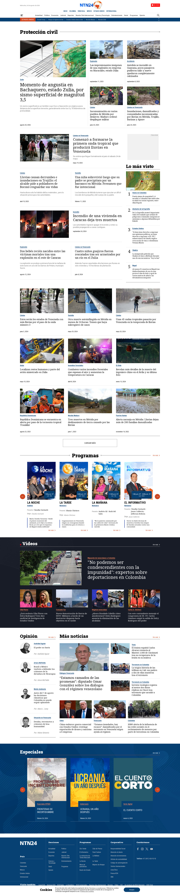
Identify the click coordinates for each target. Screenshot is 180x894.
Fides (116, 885)
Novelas (110, 885)
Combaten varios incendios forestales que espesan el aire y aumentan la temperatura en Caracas (88, 372)
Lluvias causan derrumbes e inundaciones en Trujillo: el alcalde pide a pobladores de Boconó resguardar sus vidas (39, 182)
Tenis (134, 645)
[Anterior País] (159, 19)
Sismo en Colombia (139, 193)
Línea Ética (114, 870)
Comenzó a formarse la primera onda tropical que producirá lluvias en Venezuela (95, 145)
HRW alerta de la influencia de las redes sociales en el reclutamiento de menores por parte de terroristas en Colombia (143, 728)
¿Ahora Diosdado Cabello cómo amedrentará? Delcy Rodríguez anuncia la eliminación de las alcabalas (106, 617)
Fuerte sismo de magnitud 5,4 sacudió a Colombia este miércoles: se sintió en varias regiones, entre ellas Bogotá (145, 199)
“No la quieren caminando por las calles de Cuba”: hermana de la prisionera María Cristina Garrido (106, 524)
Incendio (76, 212)
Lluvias (92, 107)
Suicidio (78, 173)
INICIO (65, 11)
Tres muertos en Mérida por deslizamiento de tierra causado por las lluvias (89, 422)
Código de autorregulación (119, 863)
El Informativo (135, 502)
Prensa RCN (114, 873)
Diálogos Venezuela (67, 673)
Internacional (24, 877)
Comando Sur (61, 610)
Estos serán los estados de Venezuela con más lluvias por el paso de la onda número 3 (41, 322)
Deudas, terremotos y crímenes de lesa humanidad (44, 724)
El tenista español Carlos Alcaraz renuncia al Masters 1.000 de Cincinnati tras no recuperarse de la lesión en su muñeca (145, 652)
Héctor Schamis (43, 733)
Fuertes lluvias (121, 415)
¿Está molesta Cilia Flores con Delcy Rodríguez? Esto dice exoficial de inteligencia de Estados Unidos (33, 617)
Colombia (131, 721)
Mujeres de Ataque (98, 865)
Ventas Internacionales (118, 866)
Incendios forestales (75, 365)
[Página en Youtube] (151, 849)
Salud (126, 15)
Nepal (134, 265)
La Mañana (99, 502)
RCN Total (150, 885)
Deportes (71, 15)
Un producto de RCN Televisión (134, 885)
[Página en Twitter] (147, 849)
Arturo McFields (40, 663)
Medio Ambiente (40, 689)
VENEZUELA (81, 11)
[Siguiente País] (159, 20)
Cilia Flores (24, 610)
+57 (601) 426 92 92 (149, 859)
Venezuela (97, 721)
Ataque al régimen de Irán (55, 19)
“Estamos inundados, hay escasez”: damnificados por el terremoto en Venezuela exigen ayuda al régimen (108, 728)
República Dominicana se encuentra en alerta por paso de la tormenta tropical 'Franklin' (40, 422)
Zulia (22, 80)
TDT (121, 885)
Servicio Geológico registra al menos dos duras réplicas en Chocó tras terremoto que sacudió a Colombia (144, 690)
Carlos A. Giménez (134, 610)
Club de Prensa (97, 849)
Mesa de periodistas (83, 866)
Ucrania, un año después (89, 811)
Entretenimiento (116, 15)
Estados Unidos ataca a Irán (74, 19)
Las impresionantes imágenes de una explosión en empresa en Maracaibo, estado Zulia (106, 68)
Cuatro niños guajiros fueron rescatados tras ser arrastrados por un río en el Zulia (97, 254)
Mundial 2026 (102, 19)
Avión (22, 365)
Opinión (142, 15)
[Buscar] (158, 15)
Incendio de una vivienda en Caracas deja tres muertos (97, 218)
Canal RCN (41, 885)
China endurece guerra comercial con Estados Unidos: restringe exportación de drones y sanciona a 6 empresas (75, 728)
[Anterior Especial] (22, 789)
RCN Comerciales (81, 885)
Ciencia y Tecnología (102, 15)
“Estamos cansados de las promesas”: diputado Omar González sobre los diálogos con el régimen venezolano (81, 683)
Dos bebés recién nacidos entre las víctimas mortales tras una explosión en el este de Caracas (42, 254)
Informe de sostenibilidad (119, 859)
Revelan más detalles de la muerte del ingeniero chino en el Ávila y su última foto (136, 372)
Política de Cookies (87, 891)
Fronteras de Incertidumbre (45, 811)
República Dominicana (28, 415)
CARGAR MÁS (90, 443)
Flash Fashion (96, 852)
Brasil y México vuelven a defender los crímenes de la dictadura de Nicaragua (44, 670)
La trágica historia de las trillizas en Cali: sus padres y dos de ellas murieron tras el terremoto (144, 671)
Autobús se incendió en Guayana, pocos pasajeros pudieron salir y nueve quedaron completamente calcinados (140, 71)
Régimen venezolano (99, 610)
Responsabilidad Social (118, 849)
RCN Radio (60, 885)
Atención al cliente (117, 852)
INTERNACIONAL (111, 11)
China (62, 721)
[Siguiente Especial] (157, 789)
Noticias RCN (51, 885)
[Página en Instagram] (142, 849)
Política (47, 15)
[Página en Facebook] (138, 849)
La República (70, 885)
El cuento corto (132, 810)
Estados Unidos (138, 228)
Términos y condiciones (97, 888)
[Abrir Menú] (22, 15)
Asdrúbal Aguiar (40, 644)
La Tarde (66, 502)
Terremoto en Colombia (140, 665)
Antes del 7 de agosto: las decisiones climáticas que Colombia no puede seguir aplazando (44, 698)
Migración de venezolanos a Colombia (101, 558)
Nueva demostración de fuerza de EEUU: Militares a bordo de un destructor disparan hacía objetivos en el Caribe (71, 617)
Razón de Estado (85, 870)
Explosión (93, 61)
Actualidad (38, 15)
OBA (112, 877)
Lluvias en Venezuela (134, 107)
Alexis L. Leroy (42, 709)
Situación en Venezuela (42, 718)
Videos (29, 543)
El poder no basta (42, 647)
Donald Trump (41, 19)
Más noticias (74, 636)
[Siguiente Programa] (157, 496)
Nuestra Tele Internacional (85, 15)
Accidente (130, 61)
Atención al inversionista (118, 856)
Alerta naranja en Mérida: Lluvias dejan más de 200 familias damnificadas (137, 421)
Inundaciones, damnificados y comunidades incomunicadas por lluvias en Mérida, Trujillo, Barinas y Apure (143, 115)
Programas (134, 15)
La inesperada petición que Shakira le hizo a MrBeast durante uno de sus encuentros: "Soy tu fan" (145, 256)
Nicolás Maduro (90, 19)
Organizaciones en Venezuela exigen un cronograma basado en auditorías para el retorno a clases (73, 524)
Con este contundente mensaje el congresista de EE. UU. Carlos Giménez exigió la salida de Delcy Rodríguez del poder (143, 617)
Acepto (131, 890)
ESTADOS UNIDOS (99, 11)
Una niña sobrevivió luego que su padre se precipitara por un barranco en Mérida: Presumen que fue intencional (98, 182)
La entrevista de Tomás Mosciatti (85, 857)
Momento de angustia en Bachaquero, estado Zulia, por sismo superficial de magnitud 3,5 (52, 92)
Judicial (63, 15)
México (22, 870)
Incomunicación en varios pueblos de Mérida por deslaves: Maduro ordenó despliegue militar (103, 115)
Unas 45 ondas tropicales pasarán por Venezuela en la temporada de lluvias (136, 320)
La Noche (33, 502)
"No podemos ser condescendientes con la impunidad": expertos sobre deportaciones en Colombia (117, 570)
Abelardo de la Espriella (141, 209)
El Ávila (118, 365)
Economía (54, 15)
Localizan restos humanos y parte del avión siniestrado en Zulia (40, 371)
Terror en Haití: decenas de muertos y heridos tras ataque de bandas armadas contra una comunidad (138, 524)
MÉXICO (89, 11)
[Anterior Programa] (22, 496)
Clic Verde (83, 849)
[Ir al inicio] (31, 846)
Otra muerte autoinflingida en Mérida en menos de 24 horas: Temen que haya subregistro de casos (89, 322)
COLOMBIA (72, 11)
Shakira (135, 250)
